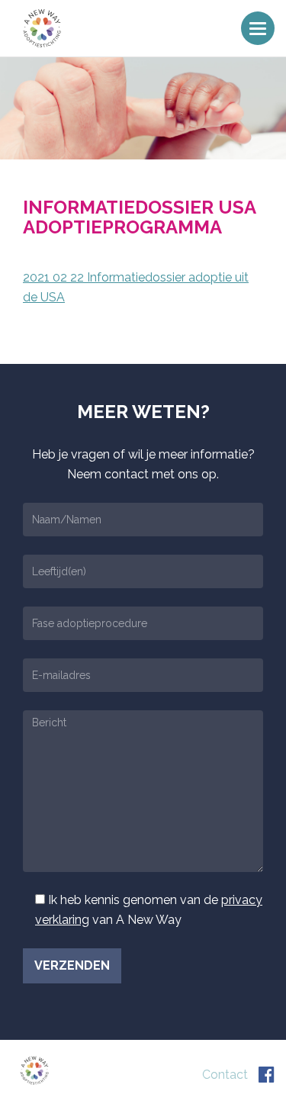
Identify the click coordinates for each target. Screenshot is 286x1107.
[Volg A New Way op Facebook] (267, 1075)
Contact (225, 1074)
